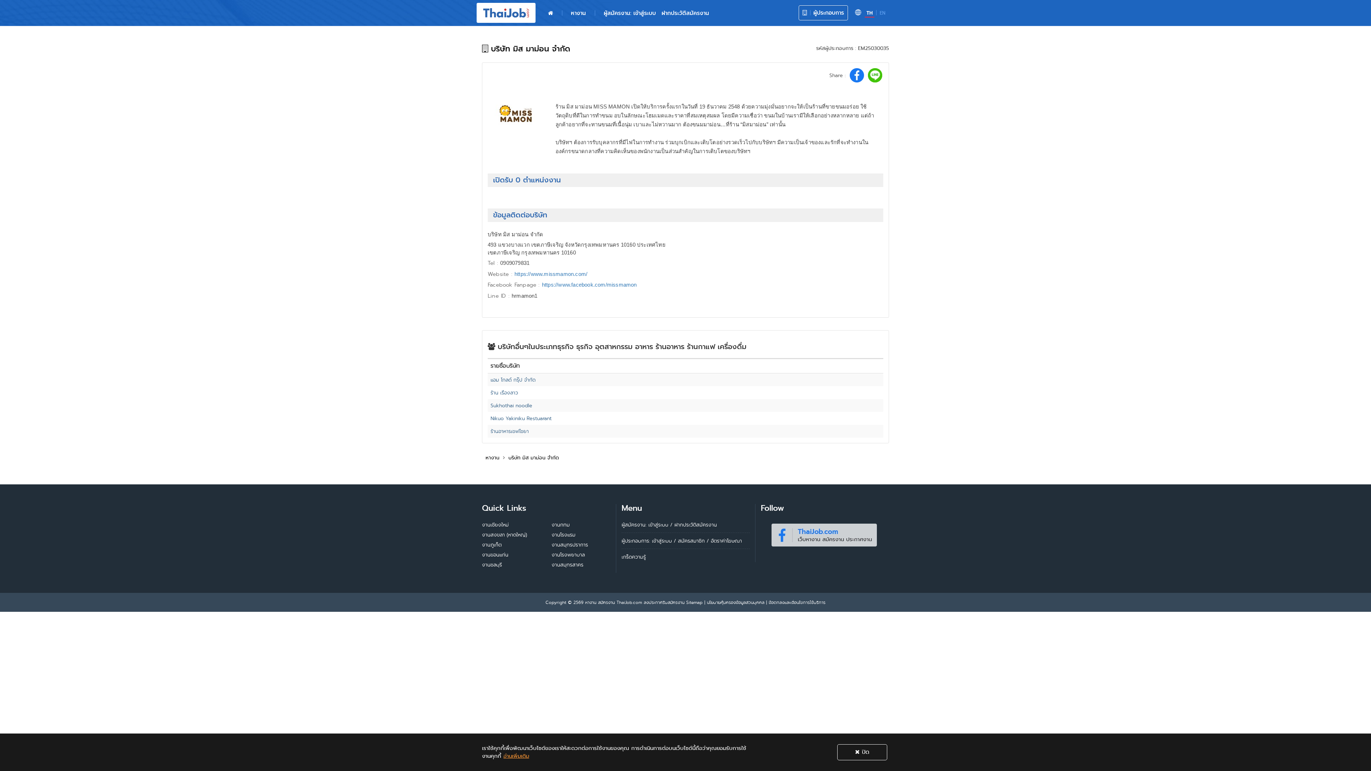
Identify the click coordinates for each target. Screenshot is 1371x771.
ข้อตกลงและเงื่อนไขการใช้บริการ (797, 602)
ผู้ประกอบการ (827, 13)
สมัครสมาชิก (691, 540)
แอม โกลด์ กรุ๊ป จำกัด (513, 379)
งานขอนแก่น (495, 554)
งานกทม (561, 524)
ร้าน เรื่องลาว (504, 392)
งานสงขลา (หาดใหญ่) (504, 534)
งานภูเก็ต (492, 544)
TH (870, 13)
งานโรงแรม (564, 534)
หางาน (578, 13)
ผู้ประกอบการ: (636, 540)
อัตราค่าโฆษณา (726, 540)
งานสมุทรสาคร (567, 564)
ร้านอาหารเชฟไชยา (510, 431)
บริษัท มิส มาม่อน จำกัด (533, 457)
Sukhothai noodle (511, 405)
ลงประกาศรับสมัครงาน (664, 602)
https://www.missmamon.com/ (550, 274)
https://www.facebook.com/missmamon (589, 285)
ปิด (864, 752)
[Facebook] (824, 533)
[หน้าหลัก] (550, 13)
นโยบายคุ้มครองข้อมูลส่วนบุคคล (735, 602)
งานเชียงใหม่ (495, 524)
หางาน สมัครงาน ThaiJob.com (613, 602)
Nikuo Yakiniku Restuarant (521, 418)
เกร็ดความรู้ (634, 556)
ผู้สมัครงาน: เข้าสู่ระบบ (630, 13)
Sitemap (694, 602)
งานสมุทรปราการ (570, 544)
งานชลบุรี (492, 564)
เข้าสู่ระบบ (662, 540)
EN (882, 13)
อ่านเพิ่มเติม (516, 756)
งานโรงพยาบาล (568, 554)
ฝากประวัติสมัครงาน (685, 13)
